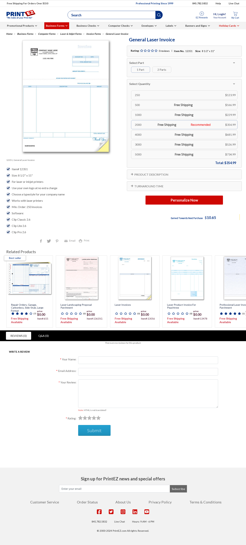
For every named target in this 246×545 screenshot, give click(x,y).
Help (218, 3)
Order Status (87, 502)
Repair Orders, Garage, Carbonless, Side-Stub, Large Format (27, 307)
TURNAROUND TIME (148, 186)
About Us (123, 502)
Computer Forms (46, 34)
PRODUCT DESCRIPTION (151, 174)
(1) (243, 313)
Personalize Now (184, 200)
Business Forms (55, 25)
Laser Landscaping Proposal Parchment (76, 306)
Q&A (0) (43, 335)
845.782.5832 (200, 3)
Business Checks (86, 25)
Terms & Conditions (205, 502)
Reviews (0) (18, 335)
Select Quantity (139, 83)
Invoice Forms (93, 34)
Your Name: (69, 359)
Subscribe (178, 488)
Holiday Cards (227, 25)
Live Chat (234, 3)
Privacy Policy (160, 502)
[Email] (70, 240)
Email (70, 240)
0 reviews (164, 51)
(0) (84, 313)
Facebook (41, 241)
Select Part (136, 62)
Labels (169, 25)
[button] (159, 15)
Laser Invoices (123, 304)
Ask (71, 444)
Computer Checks (119, 25)
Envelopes (148, 25)
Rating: (72, 418)
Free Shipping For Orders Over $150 (27, 3)
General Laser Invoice (117, 34)
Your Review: (68, 382)
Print (85, 240)
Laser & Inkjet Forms (71, 34)
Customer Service (44, 502)
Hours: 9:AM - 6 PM (143, 521)
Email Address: (67, 370)
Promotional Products (20, 25)
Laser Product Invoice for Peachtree (181, 306)
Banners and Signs (196, 25)
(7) (34, 313)
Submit (94, 430)
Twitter (49, 241)
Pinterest (57, 241)
